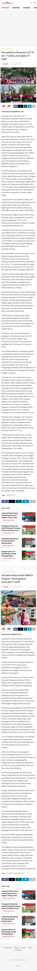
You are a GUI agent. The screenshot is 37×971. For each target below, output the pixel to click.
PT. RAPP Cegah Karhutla (15, 873)
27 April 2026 (6, 522)
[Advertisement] (18, 28)
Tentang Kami (7, 948)
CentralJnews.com (8, 520)
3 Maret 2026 (6, 548)
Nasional (9, 49)
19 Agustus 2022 (17, 64)
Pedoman (18, 950)
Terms (30, 948)
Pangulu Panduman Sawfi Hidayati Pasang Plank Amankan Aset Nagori (10, 529)
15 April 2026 (6, 535)
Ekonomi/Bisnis (28, 514)
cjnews (5, 64)
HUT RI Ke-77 (11, 495)
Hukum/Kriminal (28, 526)
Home (3, 49)
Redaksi (17, 948)
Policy (24, 948)
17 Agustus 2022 (17, 587)
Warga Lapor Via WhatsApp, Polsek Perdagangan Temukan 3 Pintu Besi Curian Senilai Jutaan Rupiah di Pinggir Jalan (10, 557)
